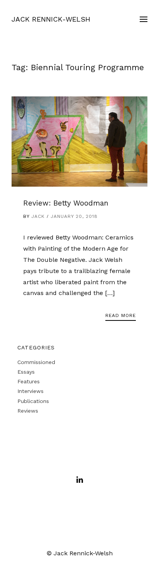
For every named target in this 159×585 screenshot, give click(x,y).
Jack (38, 216)
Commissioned (36, 362)
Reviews (27, 411)
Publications (33, 401)
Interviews (30, 391)
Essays (26, 372)
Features (28, 381)
